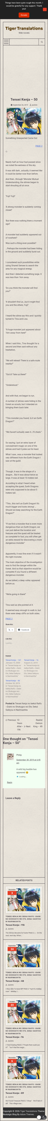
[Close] (45, 9)
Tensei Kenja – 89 (15, 1093)
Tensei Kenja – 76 (15, 1037)
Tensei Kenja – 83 (13, 681)
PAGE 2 (38, 146)
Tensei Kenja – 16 (31, 660)
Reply (9, 782)
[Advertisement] (24, 71)
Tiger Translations (24, 28)
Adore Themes (27, 1114)
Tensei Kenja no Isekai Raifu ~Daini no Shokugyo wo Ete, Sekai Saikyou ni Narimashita (24, 706)
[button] (42, 1117)
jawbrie (34, 105)
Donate (24, 15)
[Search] (42, 42)
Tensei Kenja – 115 (15, 925)
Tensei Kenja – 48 (15, 981)
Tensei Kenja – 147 (13, 660)
